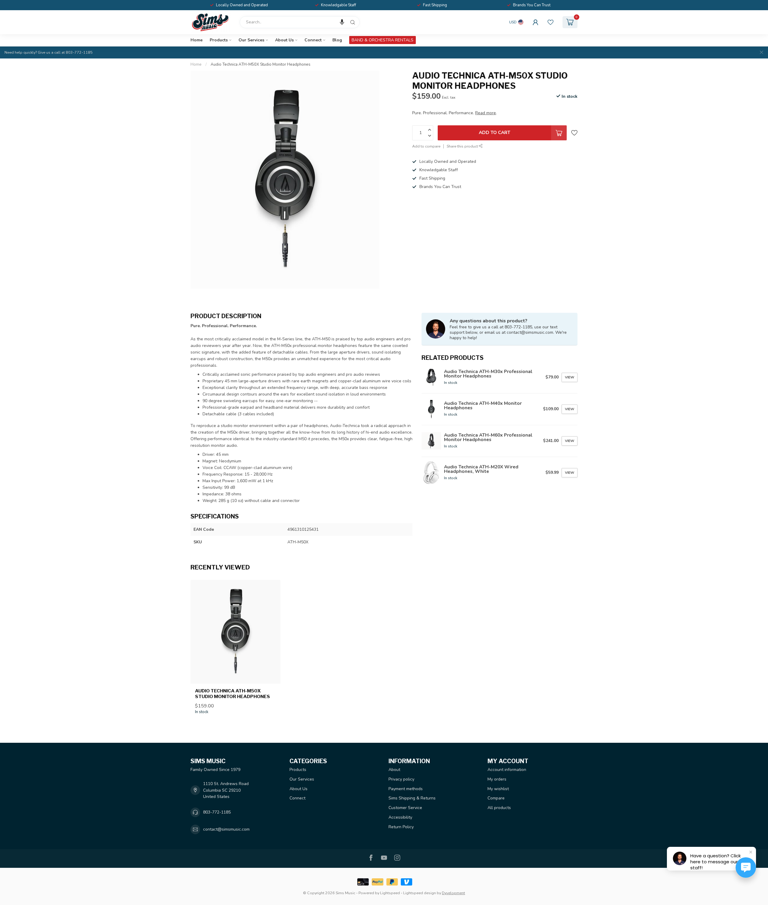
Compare (496, 798)
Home (196, 40)
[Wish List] (551, 22)
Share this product (463, 146)
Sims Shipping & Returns (412, 798)
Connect (313, 40)
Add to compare (426, 146)
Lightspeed (390, 892)
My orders (497, 779)
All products (499, 808)
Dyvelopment (453, 892)
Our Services (251, 40)
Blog (337, 40)
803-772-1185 (217, 812)
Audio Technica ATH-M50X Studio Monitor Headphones (260, 64)
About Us (284, 40)
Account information (507, 769)
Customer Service (405, 808)
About (394, 769)
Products (219, 40)
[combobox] (300, 22)
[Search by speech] (342, 22)
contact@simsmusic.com (226, 829)
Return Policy (401, 827)
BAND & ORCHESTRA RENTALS (382, 40)
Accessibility (400, 817)
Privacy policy (401, 779)
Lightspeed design (419, 892)
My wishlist (498, 789)
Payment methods (405, 789)
